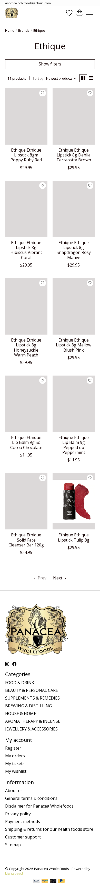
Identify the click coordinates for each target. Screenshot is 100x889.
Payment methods (22, 821)
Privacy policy (18, 814)
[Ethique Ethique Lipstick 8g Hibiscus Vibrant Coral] (26, 209)
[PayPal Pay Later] (61, 881)
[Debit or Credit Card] (53, 881)
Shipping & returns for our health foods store (49, 829)
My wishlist (15, 771)
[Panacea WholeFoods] (11, 12)
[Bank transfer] (36, 881)
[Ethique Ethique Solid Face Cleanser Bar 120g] (26, 501)
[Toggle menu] (90, 13)
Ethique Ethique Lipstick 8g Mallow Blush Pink (73, 345)
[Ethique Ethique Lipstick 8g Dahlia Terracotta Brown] (74, 116)
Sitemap (13, 845)
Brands (23, 30)
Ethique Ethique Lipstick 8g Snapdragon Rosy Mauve (74, 250)
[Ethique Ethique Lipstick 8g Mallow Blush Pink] (74, 306)
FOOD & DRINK (19, 682)
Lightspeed (14, 873)
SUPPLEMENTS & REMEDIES (32, 698)
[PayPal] (45, 881)
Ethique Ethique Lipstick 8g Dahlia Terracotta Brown (73, 155)
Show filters (50, 64)
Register (13, 748)
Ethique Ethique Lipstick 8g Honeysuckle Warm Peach (26, 347)
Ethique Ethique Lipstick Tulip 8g (73, 537)
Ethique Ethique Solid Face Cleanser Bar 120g (26, 539)
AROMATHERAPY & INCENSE (32, 721)
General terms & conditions (31, 798)
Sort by (38, 78)
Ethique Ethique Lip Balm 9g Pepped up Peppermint (73, 445)
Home (9, 30)
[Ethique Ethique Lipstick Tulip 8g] (74, 501)
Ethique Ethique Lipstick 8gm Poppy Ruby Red (26, 155)
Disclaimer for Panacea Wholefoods (39, 806)
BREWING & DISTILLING (28, 706)
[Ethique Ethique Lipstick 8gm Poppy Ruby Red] (26, 116)
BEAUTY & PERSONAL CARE (31, 690)
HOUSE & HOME (20, 713)
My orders (15, 756)
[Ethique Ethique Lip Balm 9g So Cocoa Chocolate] (26, 404)
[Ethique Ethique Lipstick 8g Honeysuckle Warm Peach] (26, 306)
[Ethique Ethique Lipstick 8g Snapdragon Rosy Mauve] (74, 209)
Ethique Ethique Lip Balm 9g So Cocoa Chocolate (26, 442)
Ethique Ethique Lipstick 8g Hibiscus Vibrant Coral (26, 250)
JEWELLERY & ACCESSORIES (31, 729)
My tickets (15, 763)
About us (14, 790)
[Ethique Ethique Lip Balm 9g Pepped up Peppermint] (74, 404)
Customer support (23, 837)
